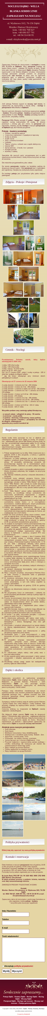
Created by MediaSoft (23, 1014)
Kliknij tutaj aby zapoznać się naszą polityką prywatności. (23, 850)
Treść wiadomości (10, 936)
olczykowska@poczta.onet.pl (26, 39)
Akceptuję (18, 966)
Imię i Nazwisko (9, 911)
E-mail (5, 928)
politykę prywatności (23, 966)
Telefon (5, 919)
